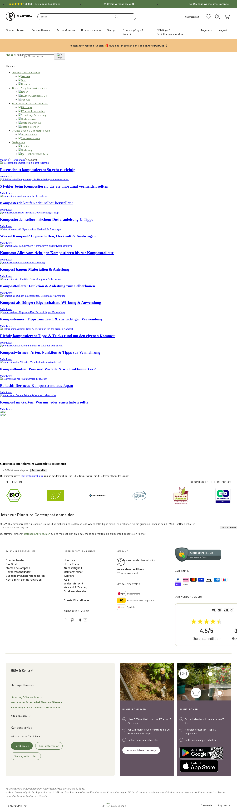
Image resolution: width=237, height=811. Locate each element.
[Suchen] (117, 16)
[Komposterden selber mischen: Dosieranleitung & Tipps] (29, 212)
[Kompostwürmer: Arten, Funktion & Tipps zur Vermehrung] (31, 345)
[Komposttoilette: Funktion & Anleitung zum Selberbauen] (30, 279)
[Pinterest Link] (72, 620)
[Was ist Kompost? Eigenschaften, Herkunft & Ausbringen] (30, 229)
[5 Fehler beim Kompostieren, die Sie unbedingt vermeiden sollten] (34, 179)
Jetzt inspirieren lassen (140, 750)
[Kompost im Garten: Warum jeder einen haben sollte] (28, 395)
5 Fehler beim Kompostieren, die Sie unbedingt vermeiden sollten (54, 186)
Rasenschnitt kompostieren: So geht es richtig (37, 170)
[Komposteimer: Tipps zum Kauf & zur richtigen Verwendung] (32, 312)
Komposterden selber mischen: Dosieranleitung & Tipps (46, 219)
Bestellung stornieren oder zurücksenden (35, 707)
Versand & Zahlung (75, 587)
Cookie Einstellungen (77, 600)
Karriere (69, 575)
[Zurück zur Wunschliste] (208, 17)
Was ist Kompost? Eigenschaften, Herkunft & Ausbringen (48, 236)
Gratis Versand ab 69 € (120, 3)
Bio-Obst (11, 564)
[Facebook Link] (66, 620)
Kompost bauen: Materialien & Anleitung (34, 269)
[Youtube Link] (85, 620)
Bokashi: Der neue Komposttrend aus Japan (36, 385)
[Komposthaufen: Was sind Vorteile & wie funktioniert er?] (30, 362)
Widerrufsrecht (73, 583)
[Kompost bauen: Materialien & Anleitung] (22, 262)
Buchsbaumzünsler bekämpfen (25, 575)
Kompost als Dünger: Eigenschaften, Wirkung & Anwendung (50, 302)
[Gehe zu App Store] (191, 766)
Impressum (224, 805)
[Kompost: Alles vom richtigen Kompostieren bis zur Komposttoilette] (36, 245)
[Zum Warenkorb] (227, 17)
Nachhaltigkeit (73, 568)
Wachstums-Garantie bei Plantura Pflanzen (36, 702)
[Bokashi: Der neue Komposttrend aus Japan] (23, 378)
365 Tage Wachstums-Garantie (211, 3)
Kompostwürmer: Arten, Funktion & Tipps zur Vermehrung (50, 352)
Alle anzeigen (19, 715)
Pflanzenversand (127, 573)
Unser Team (71, 564)
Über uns (69, 560)
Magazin (10, 54)
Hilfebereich (22, 745)
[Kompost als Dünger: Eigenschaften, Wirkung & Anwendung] (32, 295)
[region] (118, 496)
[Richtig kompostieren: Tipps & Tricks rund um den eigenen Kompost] (36, 329)
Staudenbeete (15, 560)
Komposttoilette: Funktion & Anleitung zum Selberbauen (47, 286)
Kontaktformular (49, 745)
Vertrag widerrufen (26, 756)
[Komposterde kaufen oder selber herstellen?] (23, 196)
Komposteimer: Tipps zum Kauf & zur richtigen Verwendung (51, 319)
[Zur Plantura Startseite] (19, 19)
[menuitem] (15, 30)
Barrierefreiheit (74, 571)
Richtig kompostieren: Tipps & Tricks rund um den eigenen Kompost (57, 336)
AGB (66, 579)
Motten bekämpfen (18, 568)
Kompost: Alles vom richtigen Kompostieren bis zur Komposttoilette (57, 253)
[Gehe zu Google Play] (191, 753)
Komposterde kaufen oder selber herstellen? (36, 203)
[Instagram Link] (79, 620)
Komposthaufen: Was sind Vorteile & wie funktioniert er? (48, 369)
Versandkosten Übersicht (132, 569)
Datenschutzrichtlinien (32, 476)
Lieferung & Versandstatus (26, 697)
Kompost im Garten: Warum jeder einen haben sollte (44, 402)
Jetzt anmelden (39, 470)
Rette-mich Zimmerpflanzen (24, 579)
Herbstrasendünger (18, 571)
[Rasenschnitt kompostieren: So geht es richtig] (24, 162)
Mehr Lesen (6, 176)
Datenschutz (208, 805)
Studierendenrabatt (76, 591)
